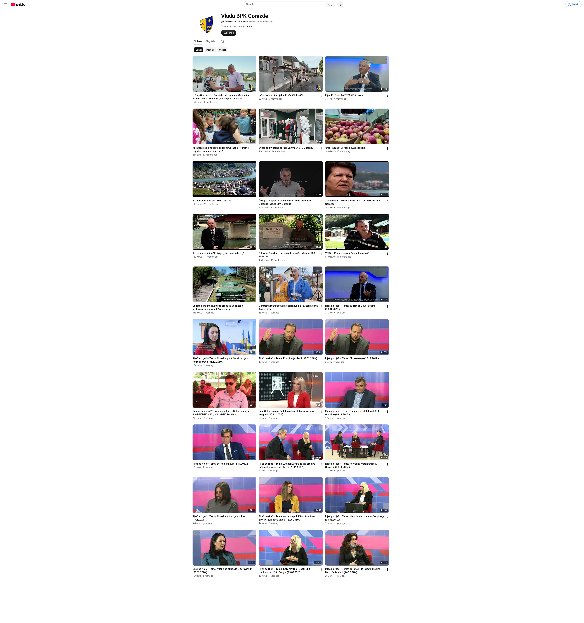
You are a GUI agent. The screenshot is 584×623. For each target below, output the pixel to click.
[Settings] (561, 4)
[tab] (198, 41)
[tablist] (292, 41)
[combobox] (285, 4)
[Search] (330, 4)
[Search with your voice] (340, 4)
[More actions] (255, 96)
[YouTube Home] (18, 4)
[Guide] (5, 4)
